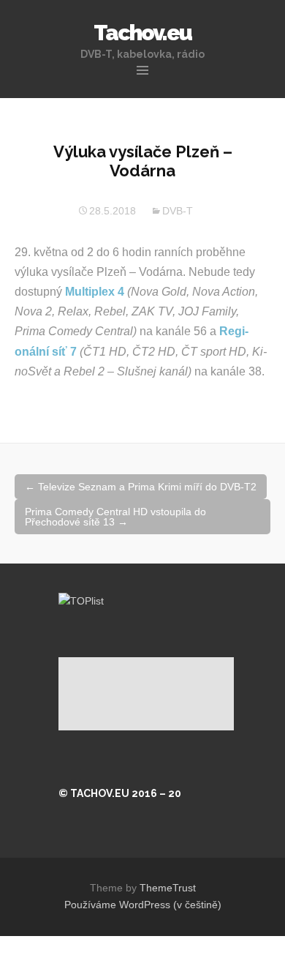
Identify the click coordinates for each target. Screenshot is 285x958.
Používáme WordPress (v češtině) (142, 904)
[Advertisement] (146, 693)
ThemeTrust (168, 888)
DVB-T (177, 211)
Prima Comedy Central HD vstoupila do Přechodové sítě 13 (115, 517)
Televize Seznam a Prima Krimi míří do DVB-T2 (140, 487)
